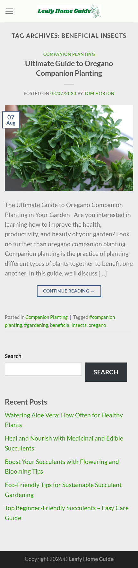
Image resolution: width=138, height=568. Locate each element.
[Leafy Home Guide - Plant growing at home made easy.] (69, 11)
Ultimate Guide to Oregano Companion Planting (69, 68)
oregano (97, 325)
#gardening (36, 325)
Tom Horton (99, 93)
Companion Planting (69, 54)
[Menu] (9, 11)
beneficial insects (68, 325)
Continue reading (69, 290)
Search (13, 356)
